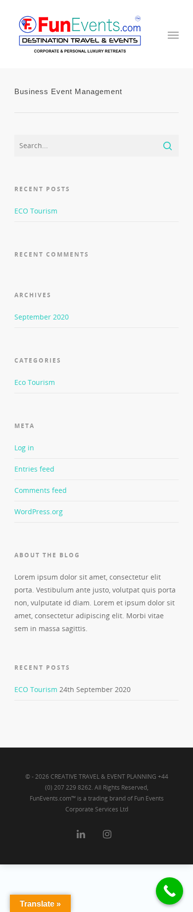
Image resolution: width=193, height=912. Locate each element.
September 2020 (41, 317)
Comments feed (40, 490)
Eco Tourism (34, 382)
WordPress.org (38, 511)
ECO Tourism (35, 210)
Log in (24, 447)
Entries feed (34, 469)
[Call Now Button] (169, 891)
